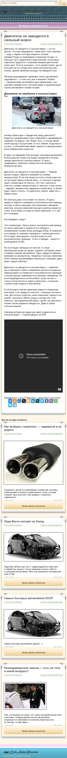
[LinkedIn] (33, 400)
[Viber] (51, 400)
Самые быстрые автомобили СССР (28, 598)
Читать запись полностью (33, 506)
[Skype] (10, 404)
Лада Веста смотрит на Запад (24, 521)
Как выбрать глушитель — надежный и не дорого (32, 428)
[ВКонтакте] (10, 400)
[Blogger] (28, 400)
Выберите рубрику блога (33, 25)
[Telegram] (15, 404)
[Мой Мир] (19, 400)
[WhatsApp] (56, 400)
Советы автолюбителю (51, 44)
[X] (24, 400)
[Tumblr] (47, 400)
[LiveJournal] (38, 400)
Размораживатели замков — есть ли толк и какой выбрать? (32, 669)
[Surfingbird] (42, 400)
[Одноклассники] (15, 400)
